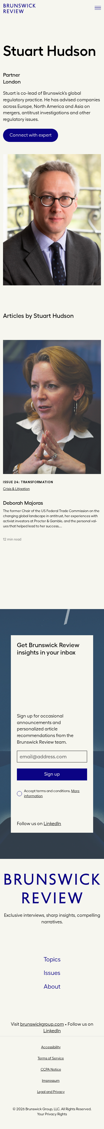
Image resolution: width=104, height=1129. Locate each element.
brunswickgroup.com (42, 1024)
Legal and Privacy (51, 1092)
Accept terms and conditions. (52, 793)
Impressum (51, 1080)
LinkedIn (52, 823)
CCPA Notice (51, 1069)
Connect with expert (30, 135)
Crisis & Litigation (16, 489)
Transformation (37, 482)
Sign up (52, 774)
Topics (52, 959)
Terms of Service (51, 1058)
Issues (52, 972)
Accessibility (51, 1047)
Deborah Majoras (23, 503)
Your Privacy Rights (52, 1114)
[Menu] (98, 8)
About (52, 986)
